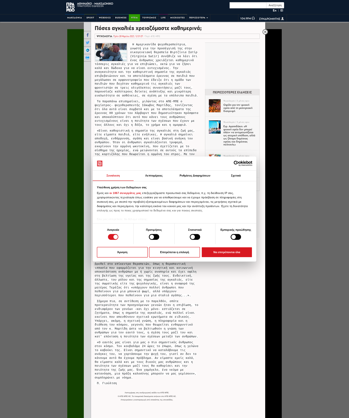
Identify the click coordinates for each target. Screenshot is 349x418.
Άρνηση (122, 251)
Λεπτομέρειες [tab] (154, 175)
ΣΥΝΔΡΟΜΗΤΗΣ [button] (270, 19)
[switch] (154, 237)
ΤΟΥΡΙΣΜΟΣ (149, 17)
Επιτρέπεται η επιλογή (174, 251)
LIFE (163, 17)
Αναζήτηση (275, 5)
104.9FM (245, 18)
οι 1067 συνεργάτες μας (125, 193)
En (274, 10)
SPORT (90, 17)
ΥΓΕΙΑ (134, 17)
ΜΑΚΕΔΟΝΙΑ (74, 17)
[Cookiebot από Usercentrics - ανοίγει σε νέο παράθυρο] (236, 163)
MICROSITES (177, 17)
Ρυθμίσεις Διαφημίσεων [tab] (195, 175)
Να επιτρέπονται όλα (226, 251)
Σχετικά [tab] (236, 175)
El (281, 10)
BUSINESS (121, 17)
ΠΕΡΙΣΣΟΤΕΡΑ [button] (197, 17)
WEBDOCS (105, 17)
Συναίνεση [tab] (113, 175)
